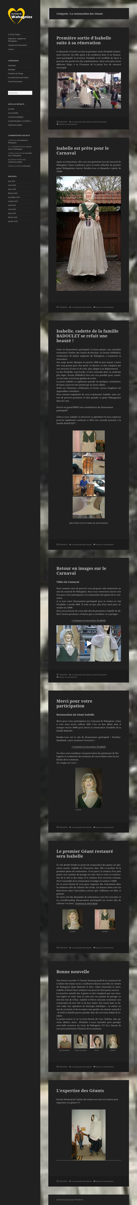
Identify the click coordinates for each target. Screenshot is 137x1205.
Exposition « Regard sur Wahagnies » (17, 39)
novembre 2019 (14, 197)
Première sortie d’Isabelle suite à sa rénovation (83, 40)
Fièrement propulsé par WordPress (69, 1200)
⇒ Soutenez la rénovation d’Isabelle (88, 620)
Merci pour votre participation (74, 703)
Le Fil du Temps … (15, 34)
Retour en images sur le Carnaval (81, 570)
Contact (11, 49)
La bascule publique (15, 117)
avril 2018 (12, 209)
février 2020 (12, 193)
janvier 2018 (13, 221)
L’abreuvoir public (15, 125)
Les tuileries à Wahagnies (20, 148)
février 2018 (12, 217)
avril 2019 (12, 205)
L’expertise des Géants (80, 1090)
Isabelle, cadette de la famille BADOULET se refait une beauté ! (87, 335)
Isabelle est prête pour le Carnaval (82, 150)
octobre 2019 (13, 201)
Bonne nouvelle (72, 971)
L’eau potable (13, 113)
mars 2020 (12, 189)
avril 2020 (12, 185)
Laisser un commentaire (68, 124)
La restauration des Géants (18, 77)
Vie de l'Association (15, 81)
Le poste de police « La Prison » (19, 121)
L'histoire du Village (15, 73)
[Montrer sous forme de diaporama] (88, 523)
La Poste (11, 109)
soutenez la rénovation (86, 903)
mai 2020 (11, 181)
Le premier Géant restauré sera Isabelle (84, 853)
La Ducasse (26, 166)
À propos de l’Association (17, 45)
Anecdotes (12, 65)
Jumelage (11, 69)
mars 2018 (12, 213)
